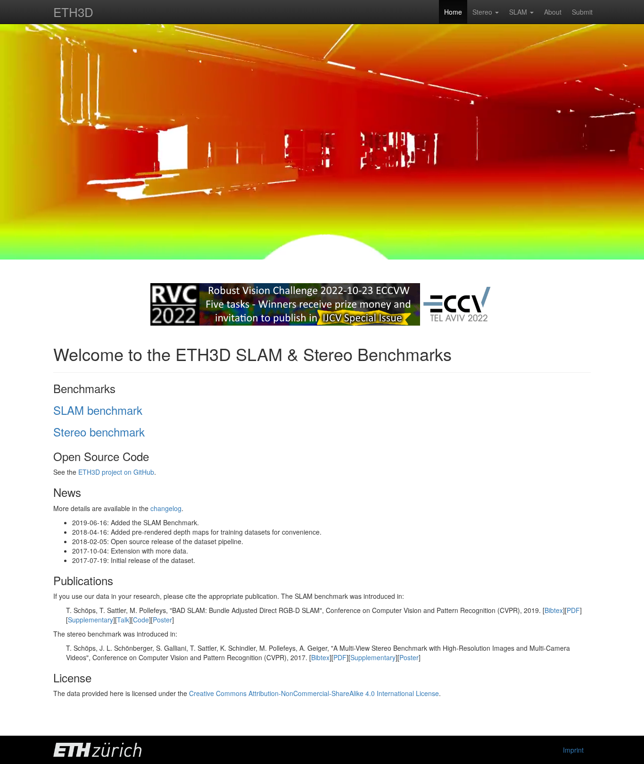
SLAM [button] (519, 12)
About (552, 12)
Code (141, 619)
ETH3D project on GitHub (116, 472)
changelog (166, 508)
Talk (123, 619)
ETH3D (73, 11)
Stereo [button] (483, 12)
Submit (582, 12)
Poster (162, 619)
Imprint (573, 750)
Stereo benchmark (99, 431)
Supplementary (90, 619)
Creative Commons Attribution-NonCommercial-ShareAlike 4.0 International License (314, 693)
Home (453, 12)
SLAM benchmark (97, 410)
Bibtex (554, 610)
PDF (573, 610)
